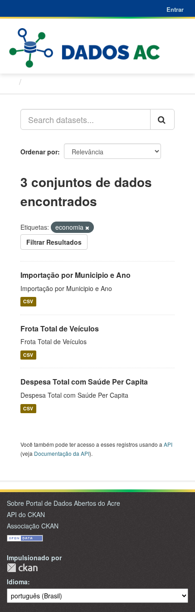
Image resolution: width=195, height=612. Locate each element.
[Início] (11, 81)
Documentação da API (61, 453)
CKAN (22, 568)
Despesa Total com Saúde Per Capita (84, 381)
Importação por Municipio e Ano (75, 275)
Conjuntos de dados (65, 82)
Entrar (175, 9)
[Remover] (87, 227)
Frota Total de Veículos (59, 328)
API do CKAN (26, 514)
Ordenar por (39, 151)
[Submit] (162, 119)
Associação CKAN (32, 525)
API (168, 444)
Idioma (17, 581)
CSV (28, 301)
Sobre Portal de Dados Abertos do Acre (63, 503)
